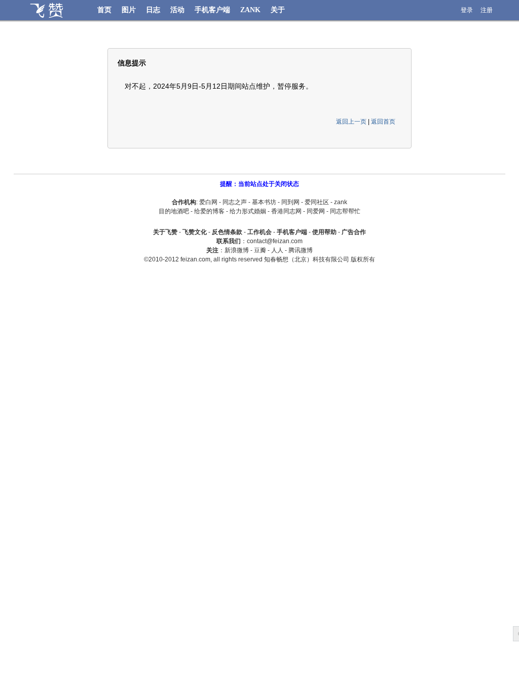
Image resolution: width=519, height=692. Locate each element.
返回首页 (383, 121)
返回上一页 (351, 121)
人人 (277, 250)
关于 (278, 10)
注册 (486, 10)
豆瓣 (260, 250)
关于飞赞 (165, 232)
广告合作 (354, 232)
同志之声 (235, 202)
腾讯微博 (300, 250)
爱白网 (208, 202)
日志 (153, 10)
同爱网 (316, 211)
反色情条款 (227, 232)
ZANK (250, 10)
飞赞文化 (194, 232)
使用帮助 (324, 232)
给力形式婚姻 (248, 211)
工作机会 (259, 232)
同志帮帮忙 (345, 211)
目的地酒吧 (174, 211)
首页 (104, 10)
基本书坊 (264, 202)
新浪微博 (237, 250)
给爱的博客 (209, 211)
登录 (467, 10)
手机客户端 (212, 10)
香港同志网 (286, 211)
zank (340, 202)
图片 (129, 10)
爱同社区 (317, 202)
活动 (177, 10)
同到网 (290, 202)
